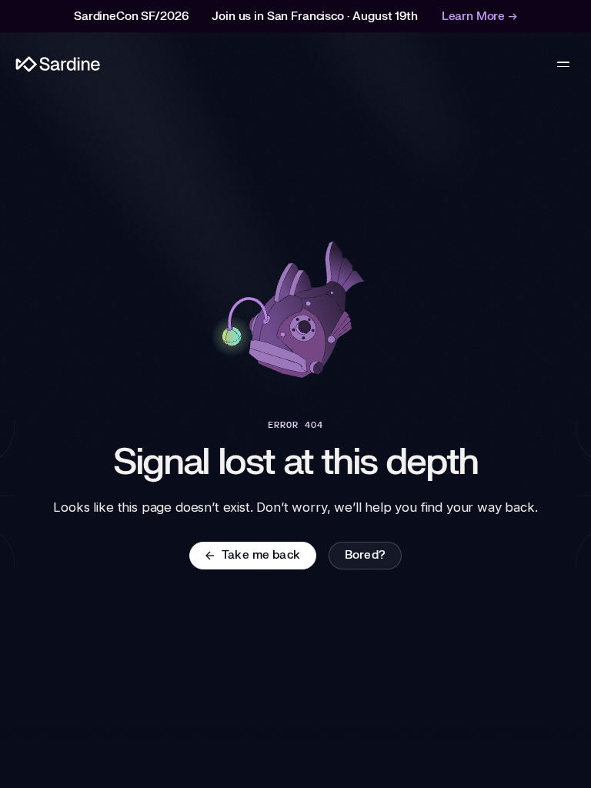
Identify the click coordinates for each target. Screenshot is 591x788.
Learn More (479, 16)
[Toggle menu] (563, 64)
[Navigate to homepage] (58, 64)
